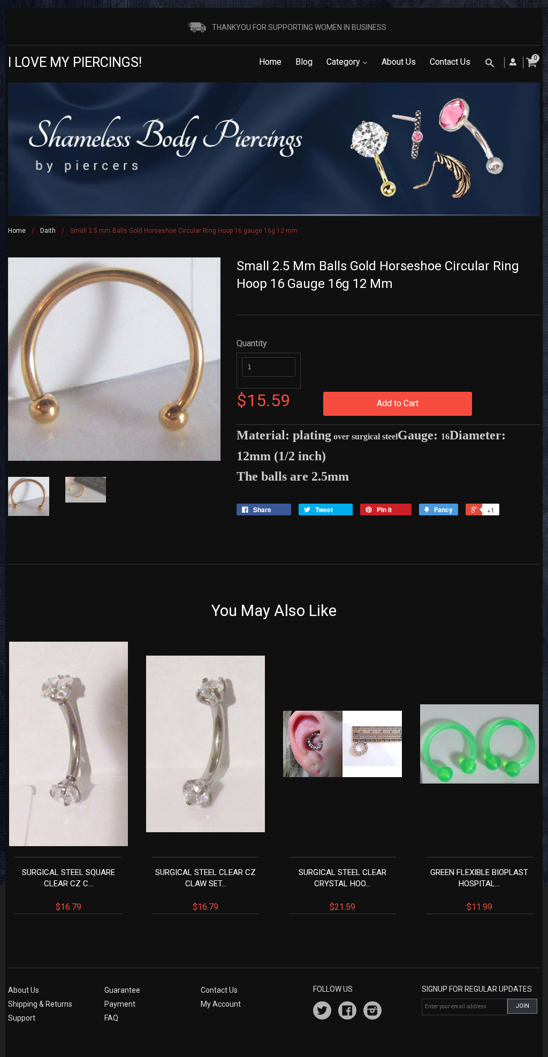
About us (23, 990)
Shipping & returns (40, 1004)
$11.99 (479, 890)
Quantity (252, 343)
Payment (119, 1004)
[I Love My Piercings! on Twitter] (322, 1012)
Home (270, 62)
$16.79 (68, 890)
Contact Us (450, 62)
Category (344, 62)
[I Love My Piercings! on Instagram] (372, 1012)
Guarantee (122, 990)
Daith (48, 230)
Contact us (219, 990)
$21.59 (342, 890)
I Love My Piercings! (75, 62)
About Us (399, 62)
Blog (304, 62)
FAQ (111, 1018)
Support (21, 1018)
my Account (221, 1004)
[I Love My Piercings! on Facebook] (347, 1012)
